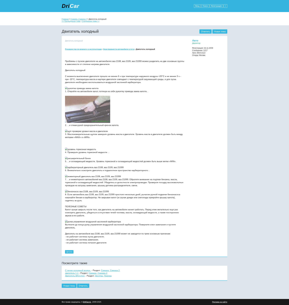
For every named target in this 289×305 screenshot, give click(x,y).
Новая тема (220, 31)
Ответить (205, 31)
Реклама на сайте (219, 302)
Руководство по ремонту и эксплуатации (83, 49)
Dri (70, 6)
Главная (65, 19)
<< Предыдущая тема (71, 21)
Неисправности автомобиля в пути (118, 49)
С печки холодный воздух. (78, 270)
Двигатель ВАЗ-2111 (75, 276)
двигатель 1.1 (71, 273)
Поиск (205, 6)
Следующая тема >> (90, 21)
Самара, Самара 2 (79, 19)
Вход (197, 6)
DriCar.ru (87, 302)
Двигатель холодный (74, 41)
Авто (195, 40)
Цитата (69, 252)
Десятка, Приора (103, 276)
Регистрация (216, 6)
